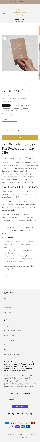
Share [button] (6, 275)
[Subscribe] (30, 399)
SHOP (6, 303)
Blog (5, 345)
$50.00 (6, 105)
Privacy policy (10, 434)
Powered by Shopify (20, 431)
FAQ (5, 349)
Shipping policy (31, 434)
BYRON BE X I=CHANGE (12, 354)
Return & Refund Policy (12, 330)
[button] (4, 13)
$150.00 (27, 105)
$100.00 (16, 105)
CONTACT (7, 308)
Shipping (12, 98)
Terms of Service (10, 340)
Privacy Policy (9, 335)
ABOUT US (7, 312)
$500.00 (6, 115)
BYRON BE (11, 431)
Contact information (21, 437)
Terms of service (20, 434)
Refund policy (32, 431)
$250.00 (6, 110)
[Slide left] (15, 84)
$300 (16, 110)
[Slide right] (24, 84)
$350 (25, 110)
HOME (6, 298)
